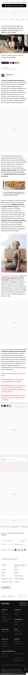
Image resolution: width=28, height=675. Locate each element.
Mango (12, 19)
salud (12, 402)
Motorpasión (17, 631)
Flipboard (16, 63)
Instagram (19, 549)
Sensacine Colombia (18, 660)
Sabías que (18, 402)
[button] (9, 74)
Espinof (16, 624)
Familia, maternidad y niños (20, 565)
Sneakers (4, 565)
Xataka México (5, 653)
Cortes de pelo (18, 575)
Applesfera (4, 616)
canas (22, 19)
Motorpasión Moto (18, 634)
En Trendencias (6, 190)
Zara (27, 19)
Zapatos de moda (6, 578)
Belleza (16, 572)
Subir (22, 603)
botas (3, 575)
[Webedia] (5, 604)
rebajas (17, 19)
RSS (22, 549)
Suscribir (22, 540)
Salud (7, 402)
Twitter (13, 63)
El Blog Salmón (17, 641)
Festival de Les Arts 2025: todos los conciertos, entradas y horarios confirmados (13, 397)
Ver (14, 466)
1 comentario (5, 62)
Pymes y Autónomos (18, 643)
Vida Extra (16, 614)
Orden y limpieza (18, 578)
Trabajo (4, 569)
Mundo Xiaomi (5, 621)
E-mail (18, 63)
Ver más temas (5, 587)
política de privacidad (18, 544)
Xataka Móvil (4, 614)
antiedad (16, 582)
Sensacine (16, 621)
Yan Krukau (8, 373)
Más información (21, 673)
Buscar (21, 596)
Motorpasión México (18, 665)
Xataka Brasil (4, 655)
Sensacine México (18, 658)
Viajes (16, 569)
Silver (3, 572)
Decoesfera (4, 643)
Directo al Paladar (5, 631)
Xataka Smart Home (6, 619)
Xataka (3, 612)
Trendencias (4, 641)
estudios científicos (14, 216)
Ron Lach (20, 373)
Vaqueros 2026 (15, 526)
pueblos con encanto (7, 582)
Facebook (11, 63)
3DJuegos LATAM (18, 653)
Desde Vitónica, (5, 276)
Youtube (15, 549)
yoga (25, 402)
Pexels (15, 373)
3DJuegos (16, 612)
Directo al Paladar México (7, 665)
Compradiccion (5, 646)
